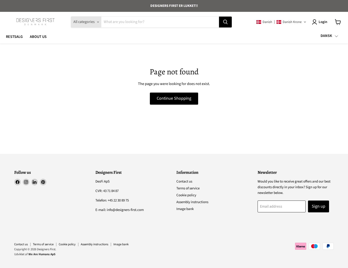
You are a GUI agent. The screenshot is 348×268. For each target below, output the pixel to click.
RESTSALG (14, 36)
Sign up (318, 206)
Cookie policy (186, 195)
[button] (281, 22)
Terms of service (188, 188)
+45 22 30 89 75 (118, 200)
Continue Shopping (174, 98)
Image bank (185, 208)
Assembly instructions (192, 202)
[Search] (225, 22)
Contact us (184, 181)
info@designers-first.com (125, 209)
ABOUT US (38, 36)
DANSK (326, 35)
